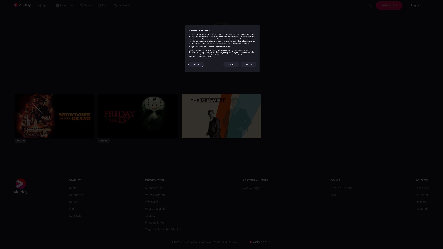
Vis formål (196, 64)
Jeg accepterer (248, 64)
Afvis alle (231, 64)
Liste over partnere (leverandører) (200, 56)
